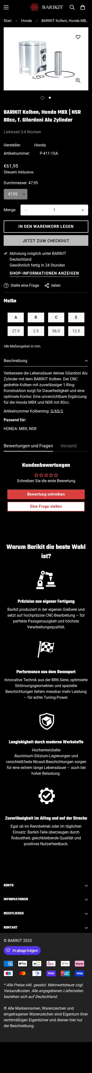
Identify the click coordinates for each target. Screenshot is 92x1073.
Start (8, 21)
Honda (26, 21)
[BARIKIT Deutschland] (46, 7)
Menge (9, 210)
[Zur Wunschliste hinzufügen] (77, 37)
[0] (82, 7)
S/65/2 (57, 411)
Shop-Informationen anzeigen (44, 273)
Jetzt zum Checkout (46, 241)
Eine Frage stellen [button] (46, 506)
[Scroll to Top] (83, 1047)
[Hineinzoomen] (77, 80)
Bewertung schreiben (46, 494)
